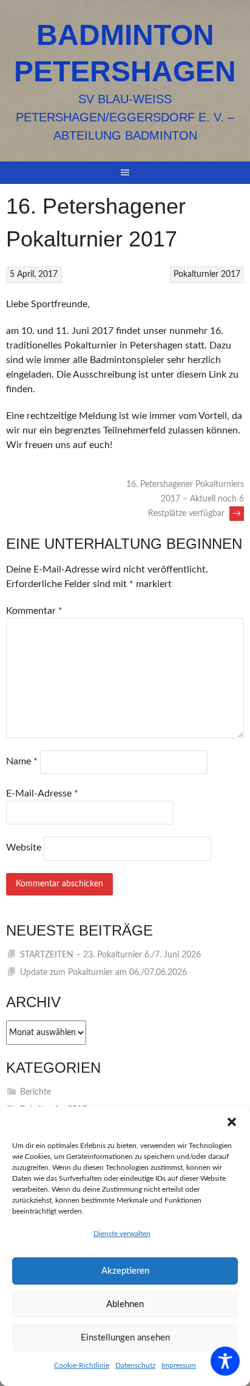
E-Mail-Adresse (42, 793)
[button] (232, 1122)
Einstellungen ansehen (125, 1337)
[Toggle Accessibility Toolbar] (225, 1361)
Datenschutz (135, 1365)
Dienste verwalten (121, 1233)
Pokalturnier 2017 (207, 274)
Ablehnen (125, 1304)
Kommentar (34, 611)
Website (23, 847)
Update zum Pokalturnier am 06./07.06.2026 (103, 972)
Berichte (35, 1092)
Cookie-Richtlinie (81, 1365)
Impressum (178, 1365)
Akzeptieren (125, 1271)
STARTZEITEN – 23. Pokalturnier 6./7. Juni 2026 (110, 955)
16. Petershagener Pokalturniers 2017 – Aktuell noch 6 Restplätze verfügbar (185, 499)
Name (22, 761)
